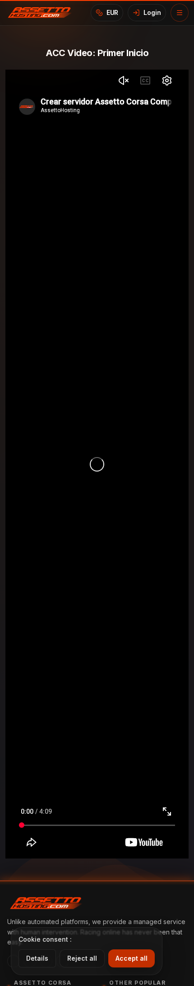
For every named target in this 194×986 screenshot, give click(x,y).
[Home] (42, 13)
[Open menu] (180, 13)
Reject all (82, 958)
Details (37, 958)
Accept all (131, 958)
